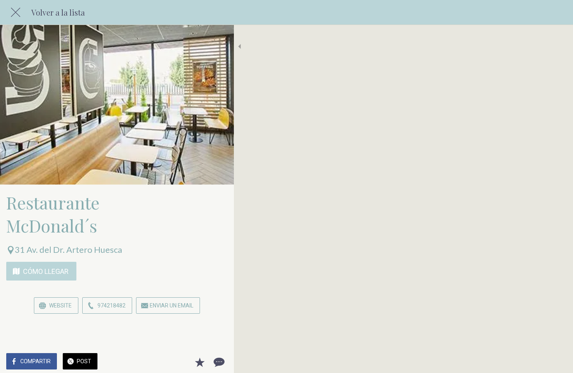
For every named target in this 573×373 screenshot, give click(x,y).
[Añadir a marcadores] (199, 362)
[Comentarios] (218, 362)
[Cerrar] (15, 12)
